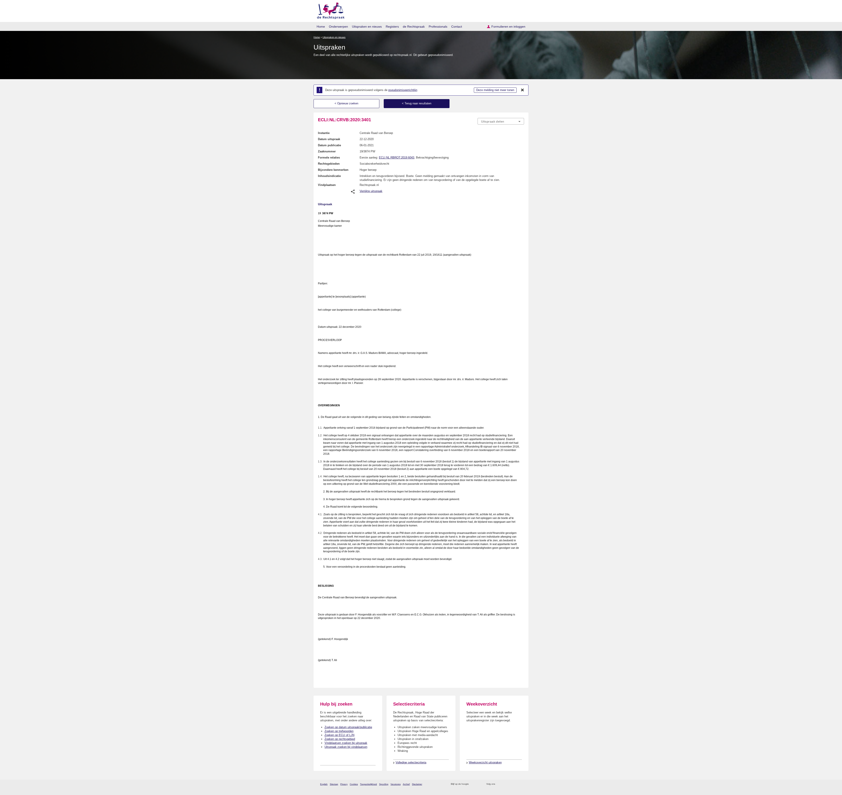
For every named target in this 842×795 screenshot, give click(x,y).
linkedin (516, 784)
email (478, 784)
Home (321, 26)
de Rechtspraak (414, 26)
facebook (504, 784)
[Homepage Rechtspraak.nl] (329, 10)
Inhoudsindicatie (329, 176)
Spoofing (383, 784)
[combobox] (501, 121)
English (324, 784)
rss (473, 784)
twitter (499, 784)
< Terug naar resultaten (416, 103)
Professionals (438, 26)
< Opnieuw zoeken (346, 103)
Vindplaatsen (327, 185)
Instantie (324, 133)
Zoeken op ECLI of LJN (339, 735)
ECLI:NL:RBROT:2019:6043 (396, 157)
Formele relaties (329, 157)
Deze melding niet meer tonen (495, 90)
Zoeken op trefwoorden (339, 731)
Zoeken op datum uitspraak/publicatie (348, 727)
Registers (392, 26)
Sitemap (334, 784)
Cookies (354, 784)
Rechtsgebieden (329, 163)
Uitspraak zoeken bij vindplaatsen (346, 747)
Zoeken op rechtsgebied (340, 739)
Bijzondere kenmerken (333, 169)
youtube (521, 784)
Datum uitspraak (329, 139)
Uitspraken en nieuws (367, 26)
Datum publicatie (329, 145)
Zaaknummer (327, 151)
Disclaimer (417, 784)
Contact (456, 26)
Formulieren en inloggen (508, 26)
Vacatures (396, 784)
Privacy (344, 784)
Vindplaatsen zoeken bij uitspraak (346, 743)
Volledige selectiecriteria (411, 762)
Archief (406, 784)
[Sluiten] (522, 90)
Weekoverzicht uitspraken (485, 762)
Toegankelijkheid (368, 784)
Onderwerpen (338, 26)
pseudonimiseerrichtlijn (402, 90)
